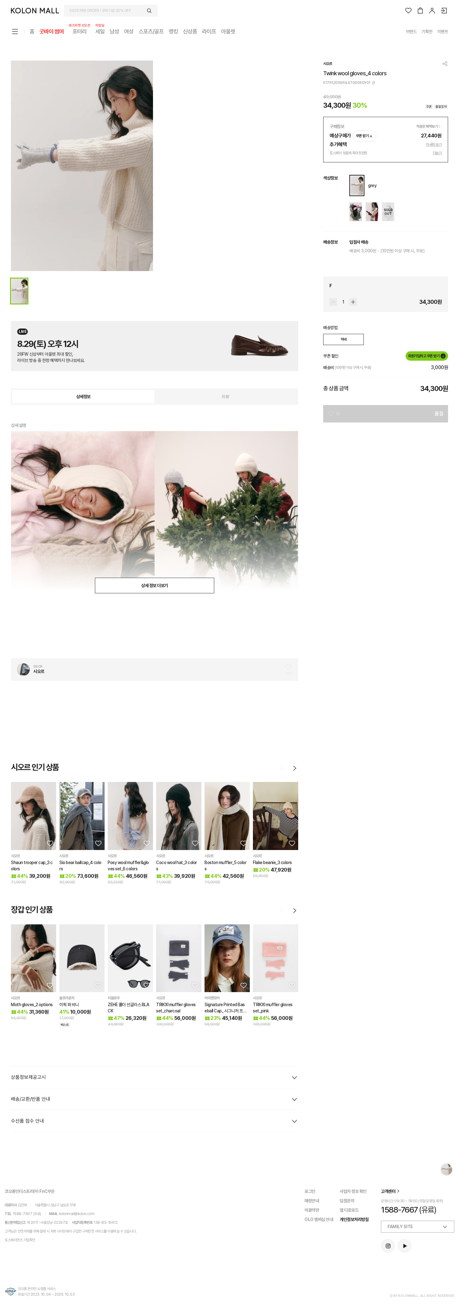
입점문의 (347, 1200)
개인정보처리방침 (354, 1219)
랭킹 (173, 31)
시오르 (327, 64)
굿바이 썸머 (51, 31)
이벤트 (442, 31)
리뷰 (225, 396)
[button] (49, 843)
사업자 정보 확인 (353, 1191)
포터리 (79, 31)
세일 (100, 31)
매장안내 (311, 1200)
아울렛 (228, 31)
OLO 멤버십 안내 (318, 1219)
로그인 (309, 1191)
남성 (114, 31)
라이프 (209, 31)
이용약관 (311, 1210)
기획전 (427, 31)
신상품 (190, 31)
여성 (128, 31)
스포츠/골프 (151, 31)
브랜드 (411, 31)
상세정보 (83, 396)
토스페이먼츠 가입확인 (20, 1240)
